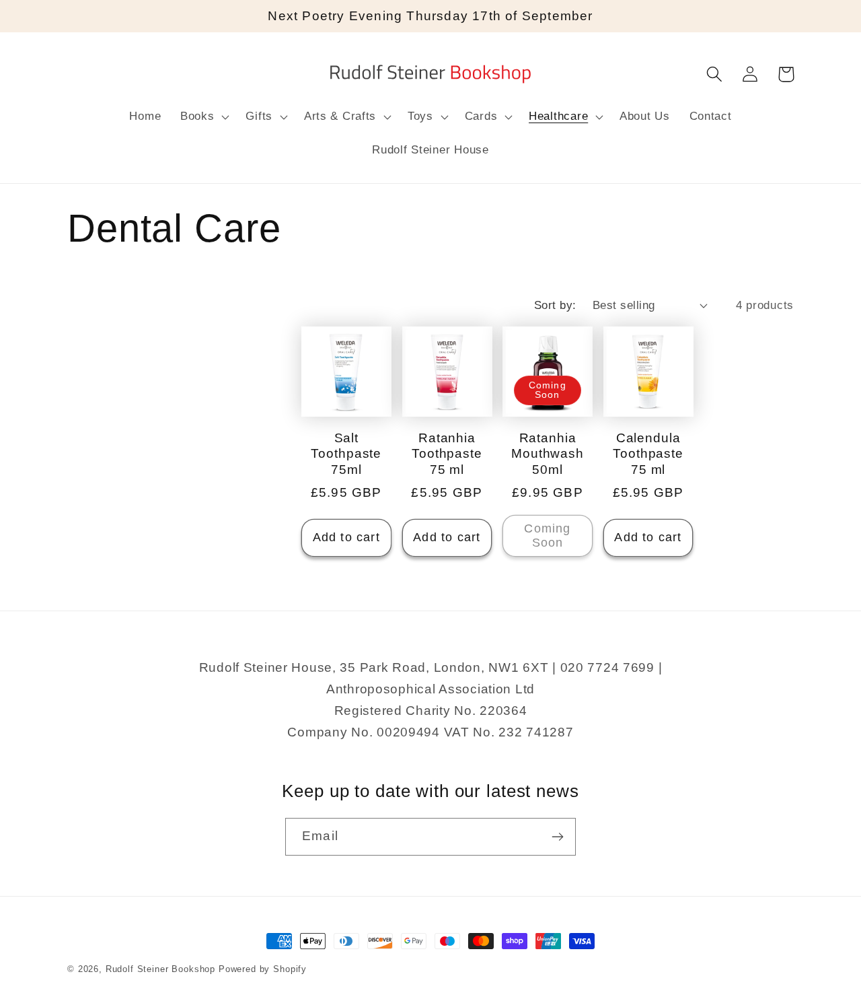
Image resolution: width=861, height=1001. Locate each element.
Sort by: (555, 305)
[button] (203, 117)
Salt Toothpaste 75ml (346, 454)
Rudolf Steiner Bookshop (160, 969)
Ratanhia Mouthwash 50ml (547, 454)
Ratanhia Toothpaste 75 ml (447, 454)
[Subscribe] (557, 837)
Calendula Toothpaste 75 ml (648, 454)
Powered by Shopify (263, 969)
